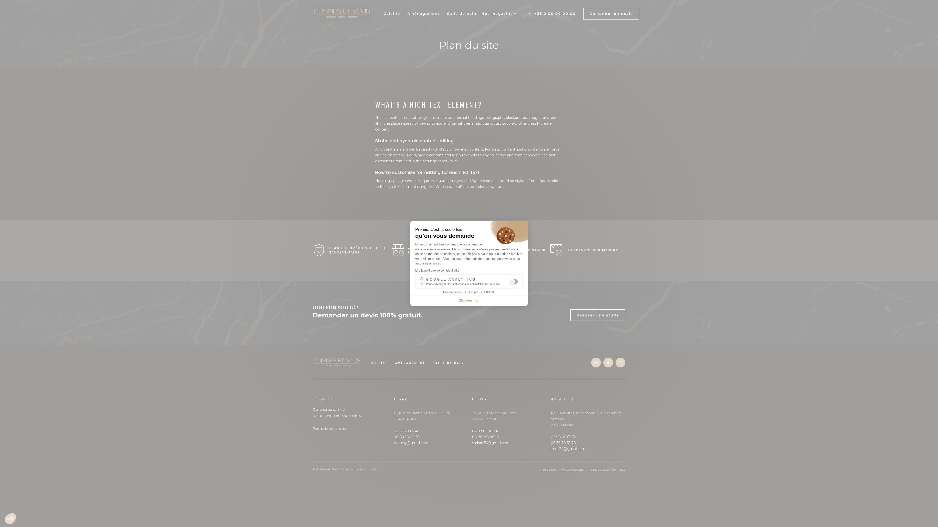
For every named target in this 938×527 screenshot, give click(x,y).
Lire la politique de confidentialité (437, 270)
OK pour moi (469, 300)
